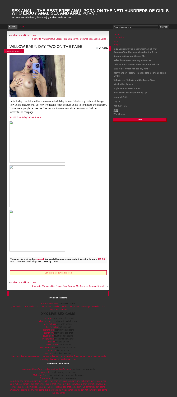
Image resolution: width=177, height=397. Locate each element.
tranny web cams (36, 389)
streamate (27, 369)
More (140, 119)
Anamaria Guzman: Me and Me (129, 56)
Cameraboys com (49, 303)
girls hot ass (50, 324)
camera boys (25, 386)
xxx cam (23, 383)
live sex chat (70, 359)
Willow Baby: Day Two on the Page (46, 46)
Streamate (45, 378)
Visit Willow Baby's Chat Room (25, 117)
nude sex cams (39, 386)
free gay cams (98, 386)
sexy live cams (84, 386)
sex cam (49, 353)
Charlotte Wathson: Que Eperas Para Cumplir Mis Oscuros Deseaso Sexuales (69, 38)
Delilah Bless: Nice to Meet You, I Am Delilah (136, 64)
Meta (116, 41)
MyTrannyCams (40, 375)
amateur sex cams (18, 389)
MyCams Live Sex (58, 309)
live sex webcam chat (77, 383)
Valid (120, 105)
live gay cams (58, 392)
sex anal (39, 259)
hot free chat (52, 326)
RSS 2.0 (101, 259)
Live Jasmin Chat (51, 369)
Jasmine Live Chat (96, 306)
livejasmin (15, 356)
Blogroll (117, 44)
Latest (116, 34)
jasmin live (49, 332)
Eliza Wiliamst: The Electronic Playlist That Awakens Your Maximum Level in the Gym (135, 50)
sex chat (69, 356)
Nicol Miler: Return (123, 84)
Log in (117, 101)
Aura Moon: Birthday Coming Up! (130, 92)
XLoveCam (37, 369)
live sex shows (57, 359)
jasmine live (48, 329)
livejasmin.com (47, 347)
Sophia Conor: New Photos (127, 88)
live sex (51, 341)
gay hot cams (87, 389)
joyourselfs (48, 335)
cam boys (47, 318)
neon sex (52, 350)
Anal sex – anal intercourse (23, 35)
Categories (119, 37)
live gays (63, 381)
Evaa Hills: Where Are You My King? (132, 68)
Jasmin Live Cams (19, 306)
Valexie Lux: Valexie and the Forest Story (134, 80)
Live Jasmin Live (48, 306)
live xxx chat (53, 386)
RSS (22, 27)
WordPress (119, 114)
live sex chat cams (68, 386)
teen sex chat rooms (42, 356)
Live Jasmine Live (64, 306)
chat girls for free (47, 321)
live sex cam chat (48, 383)
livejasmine (26, 356)
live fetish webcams (97, 383)
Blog (12, 27)
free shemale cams (71, 389)
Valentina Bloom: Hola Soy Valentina (132, 60)
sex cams (87, 356)
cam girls (33, 381)
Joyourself (44, 372)
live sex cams (51, 344)
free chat (78, 356)
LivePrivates (65, 369)
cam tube (14, 381)
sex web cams (83, 381)
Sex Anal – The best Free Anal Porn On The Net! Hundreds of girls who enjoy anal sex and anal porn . (90, 11)
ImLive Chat (34, 306)
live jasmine (48, 338)
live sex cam (52, 381)
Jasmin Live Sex (80, 306)
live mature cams (53, 389)
